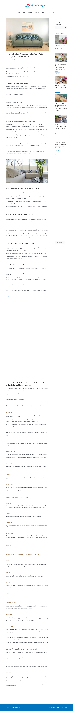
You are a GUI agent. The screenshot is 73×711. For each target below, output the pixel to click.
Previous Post (9, 698)
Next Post (45, 698)
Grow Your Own (51, 12)
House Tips (44, 12)
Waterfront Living (21, 12)
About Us (58, 707)
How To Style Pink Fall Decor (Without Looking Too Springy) (61, 87)
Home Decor (29, 12)
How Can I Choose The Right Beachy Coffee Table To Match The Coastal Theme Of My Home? (60, 67)
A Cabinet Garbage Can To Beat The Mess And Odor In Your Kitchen (60, 126)
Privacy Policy (64, 707)
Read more (57, 51)
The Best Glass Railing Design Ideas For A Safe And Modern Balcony (60, 46)
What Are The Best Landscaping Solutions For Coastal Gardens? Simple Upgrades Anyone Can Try (61, 107)
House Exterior (37, 12)
